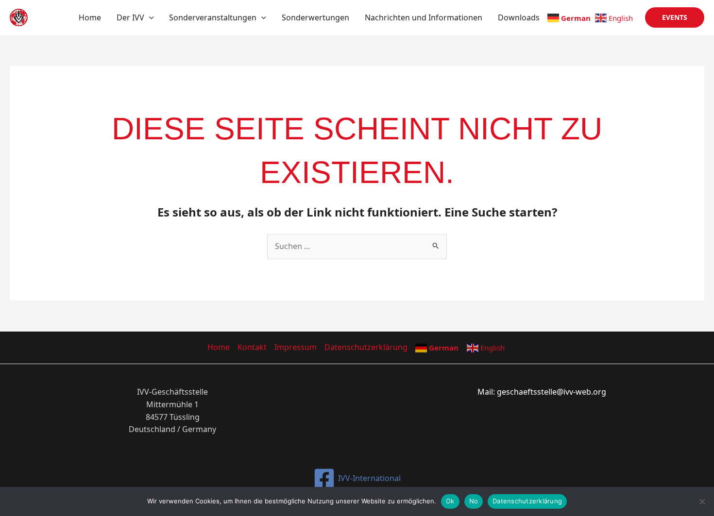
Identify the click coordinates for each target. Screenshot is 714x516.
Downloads (519, 17)
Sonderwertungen (315, 17)
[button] (149, 17)
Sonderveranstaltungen (212, 17)
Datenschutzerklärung (366, 347)
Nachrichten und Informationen (423, 17)
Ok (450, 501)
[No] (702, 501)
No (473, 501)
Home (90, 17)
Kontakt (252, 347)
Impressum (295, 347)
